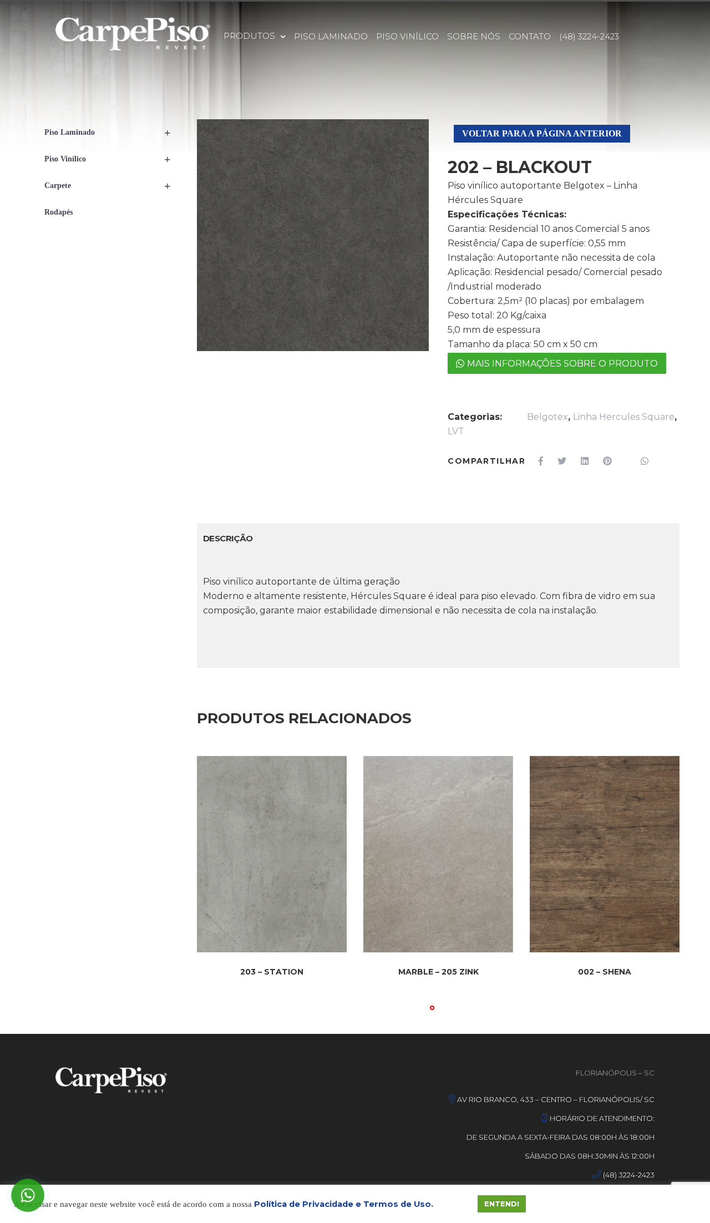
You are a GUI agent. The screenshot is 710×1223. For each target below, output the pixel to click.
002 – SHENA (604, 972)
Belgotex (547, 417)
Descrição (228, 538)
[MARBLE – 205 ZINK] (438, 854)
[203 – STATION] (272, 854)
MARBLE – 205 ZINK (438, 972)
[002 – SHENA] (604, 854)
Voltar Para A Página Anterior (542, 133)
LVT (456, 431)
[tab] (228, 538)
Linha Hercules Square (623, 417)
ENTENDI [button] (501, 1203)
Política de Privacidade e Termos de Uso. (343, 1204)
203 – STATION (271, 972)
